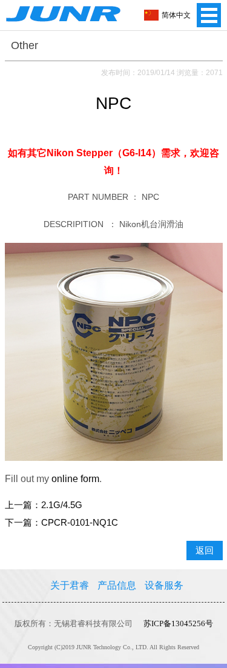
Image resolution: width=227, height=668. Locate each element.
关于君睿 (69, 585)
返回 (205, 550)
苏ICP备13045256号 (178, 623)
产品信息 (116, 585)
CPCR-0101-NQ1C (79, 522)
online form (75, 479)
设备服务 (164, 585)
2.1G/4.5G (61, 505)
